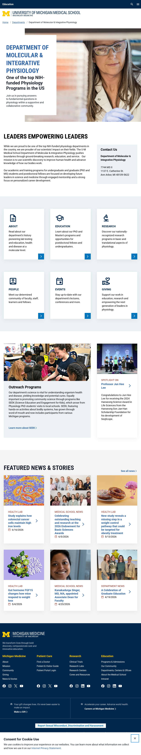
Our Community (108, 666)
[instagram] (10, 686)
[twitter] (15, 686)
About (5, 662)
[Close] (135, 738)
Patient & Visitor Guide (48, 666)
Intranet (105, 679)
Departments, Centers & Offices (116, 670)
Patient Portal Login (46, 670)
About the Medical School (113, 674)
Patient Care (44, 656)
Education (107, 656)
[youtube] (21, 686)
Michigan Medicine (14, 656)
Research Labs (77, 666)
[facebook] (4, 686)
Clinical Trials (76, 662)
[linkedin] (82, 686)
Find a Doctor (43, 662)
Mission (6, 666)
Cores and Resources (80, 674)
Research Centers (78, 670)
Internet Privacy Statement (46, 748)
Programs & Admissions (113, 662)
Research (75, 656)
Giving (5, 674)
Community (8, 670)
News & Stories (9, 679)
